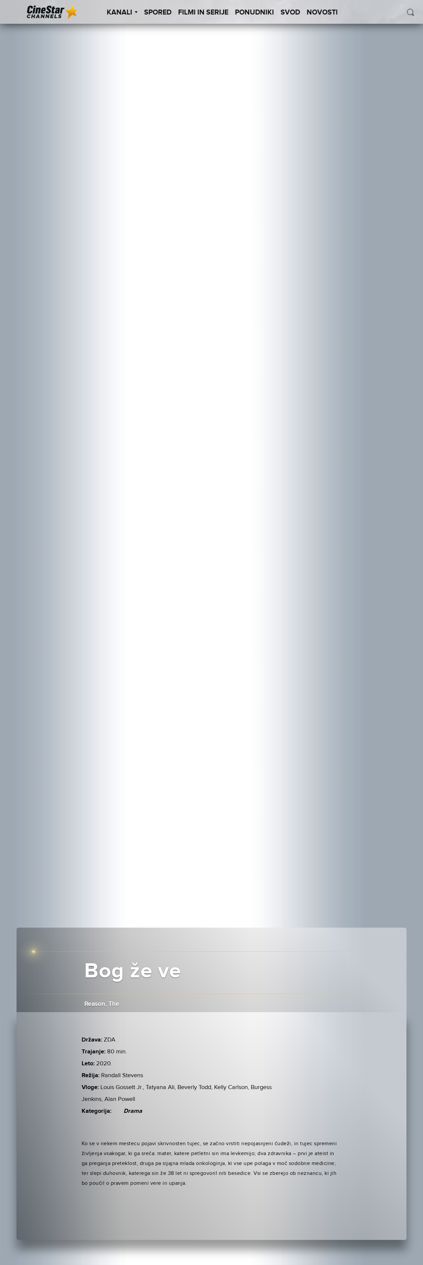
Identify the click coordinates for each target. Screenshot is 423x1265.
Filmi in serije (203, 12)
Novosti (322, 12)
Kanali (119, 12)
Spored (158, 12)
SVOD (290, 12)
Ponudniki (254, 12)
